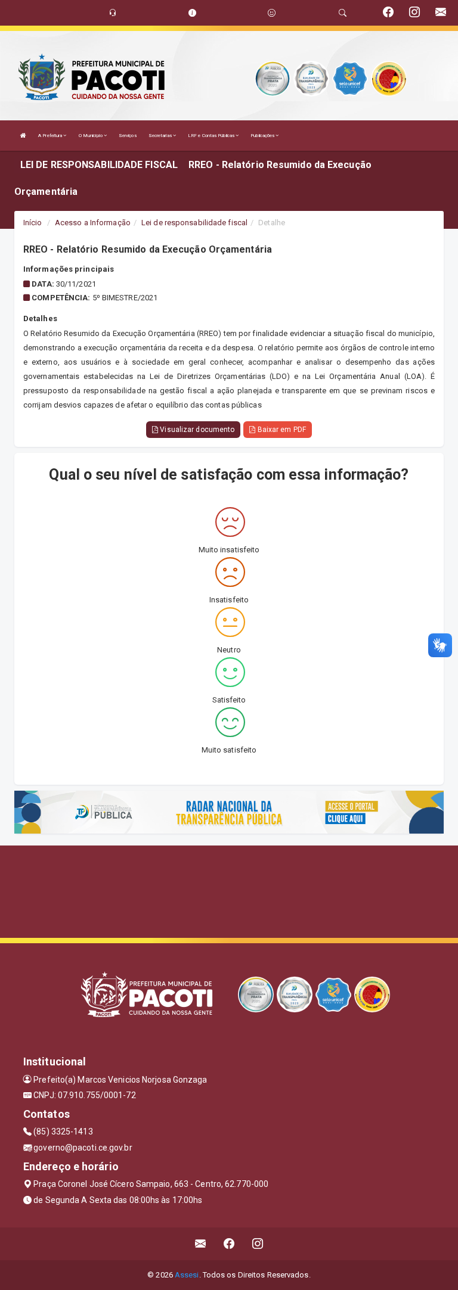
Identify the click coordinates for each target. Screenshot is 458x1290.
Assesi (187, 1274)
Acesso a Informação (93, 222)
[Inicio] (23, 135)
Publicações (263, 135)
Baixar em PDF (280, 429)
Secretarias (160, 135)
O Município (91, 135)
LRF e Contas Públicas (212, 135)
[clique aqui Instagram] (257, 1243)
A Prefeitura (50, 135)
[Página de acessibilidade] (272, 12)
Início (32, 222)
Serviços (128, 135)
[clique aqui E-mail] (200, 1243)
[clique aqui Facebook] (229, 1243)
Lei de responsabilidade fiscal (194, 222)
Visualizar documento (196, 429)
